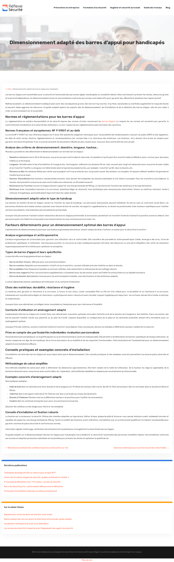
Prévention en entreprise (66, 7)
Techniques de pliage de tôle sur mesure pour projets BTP (30, 473)
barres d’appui (108, 121)
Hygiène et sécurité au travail (125, 7)
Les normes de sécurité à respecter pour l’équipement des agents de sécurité (38, 528)
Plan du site (87, 560)
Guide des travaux (153, 7)
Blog (168, 7)
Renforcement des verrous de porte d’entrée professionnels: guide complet (38, 519)
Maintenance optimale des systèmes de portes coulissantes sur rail (38, 448)
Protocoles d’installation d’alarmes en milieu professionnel (30, 491)
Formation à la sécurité (94, 7)
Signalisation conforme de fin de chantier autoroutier (28, 514)
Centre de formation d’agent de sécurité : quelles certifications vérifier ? (36, 477)
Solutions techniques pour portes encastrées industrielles (140, 448)
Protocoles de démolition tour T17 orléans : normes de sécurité (32, 482)
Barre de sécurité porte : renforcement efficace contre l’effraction (33, 486)
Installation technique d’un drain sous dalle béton (26, 524)
